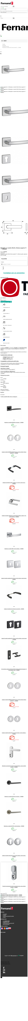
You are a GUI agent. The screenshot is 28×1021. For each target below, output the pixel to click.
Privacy (4, 917)
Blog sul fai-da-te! (6, 924)
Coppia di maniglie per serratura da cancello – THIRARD (14, 608)
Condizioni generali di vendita (8, 916)
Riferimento (3, 389)
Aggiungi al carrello (6, 302)
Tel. (6, 921)
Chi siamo (5, 914)
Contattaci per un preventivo (14, 273)
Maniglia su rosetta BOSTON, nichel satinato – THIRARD (14, 826)
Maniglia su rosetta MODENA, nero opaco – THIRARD (14, 422)
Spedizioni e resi (6, 922)
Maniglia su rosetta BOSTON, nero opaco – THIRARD (14, 796)
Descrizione (3, 277)
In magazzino (3, 390)
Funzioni (6, 277)
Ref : (1, 297)
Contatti (4, 915)
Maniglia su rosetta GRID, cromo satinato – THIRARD (14, 548)
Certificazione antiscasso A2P (8, 923)
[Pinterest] (3, 269)
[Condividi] (3, 266)
